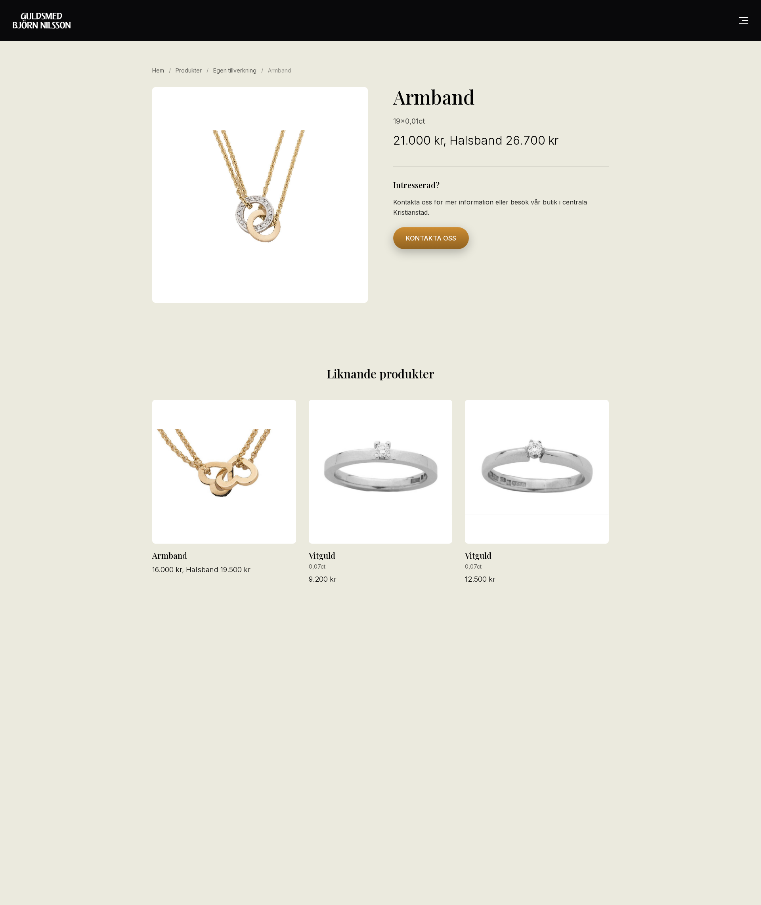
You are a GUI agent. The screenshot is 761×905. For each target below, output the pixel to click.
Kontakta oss (431, 238)
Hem (158, 70)
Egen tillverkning (235, 70)
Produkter (189, 70)
